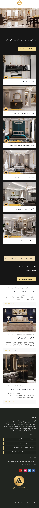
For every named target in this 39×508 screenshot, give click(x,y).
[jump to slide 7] (25, 25)
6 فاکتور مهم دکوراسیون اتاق (26, 338)
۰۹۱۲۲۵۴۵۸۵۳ (30, 463)
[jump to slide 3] (16, 25)
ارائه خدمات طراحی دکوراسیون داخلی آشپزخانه (22, 452)
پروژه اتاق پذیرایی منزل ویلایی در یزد (25, 241)
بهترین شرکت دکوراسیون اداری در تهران (23, 292)
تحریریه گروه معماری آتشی (25, 288)
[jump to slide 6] (23, 25)
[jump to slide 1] (12, 25)
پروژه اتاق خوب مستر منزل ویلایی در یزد (24, 177)
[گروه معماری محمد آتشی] (19, 2)
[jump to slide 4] (19, 25)
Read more (7, 304)
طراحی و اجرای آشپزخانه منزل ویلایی (25, 82)
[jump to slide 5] (21, 25)
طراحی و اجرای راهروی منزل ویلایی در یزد (24, 114)
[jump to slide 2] (14, 25)
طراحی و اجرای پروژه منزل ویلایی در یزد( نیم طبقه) (22, 209)
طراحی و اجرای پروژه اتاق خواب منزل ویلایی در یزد (22, 145)
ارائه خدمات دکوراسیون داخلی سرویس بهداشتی (21, 389)
